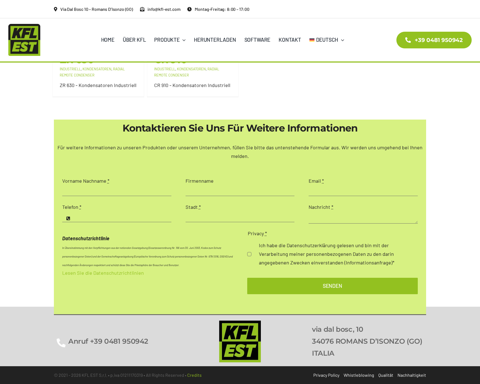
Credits (194, 375)
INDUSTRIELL (70, 69)
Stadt (193, 207)
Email (316, 181)
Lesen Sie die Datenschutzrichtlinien (103, 273)
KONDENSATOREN (96, 69)
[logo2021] (240, 323)
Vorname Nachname (85, 181)
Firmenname (200, 181)
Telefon (71, 207)
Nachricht (321, 207)
